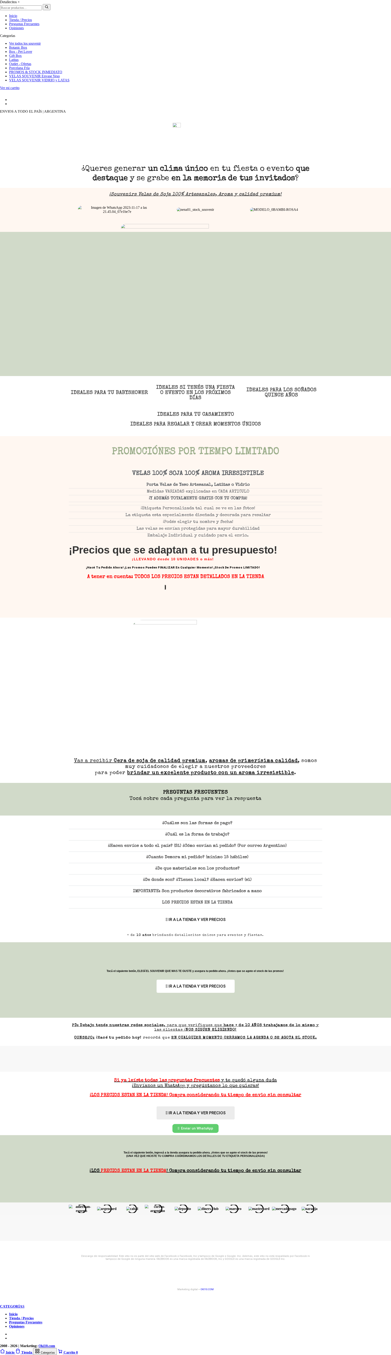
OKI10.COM (207, 1289)
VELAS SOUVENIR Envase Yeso (34, 76)
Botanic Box (18, 47)
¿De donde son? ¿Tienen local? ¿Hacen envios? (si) (197, 880)
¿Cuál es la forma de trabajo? (197, 835)
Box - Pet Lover (20, 51)
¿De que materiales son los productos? (197, 869)
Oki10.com (46, 1346)
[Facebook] (5, 92)
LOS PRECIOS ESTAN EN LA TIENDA (197, 903)
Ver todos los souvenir (25, 43)
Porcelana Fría (19, 68)
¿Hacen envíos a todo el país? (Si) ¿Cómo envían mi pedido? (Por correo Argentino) (197, 846)
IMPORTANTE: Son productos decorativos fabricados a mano (197, 891)
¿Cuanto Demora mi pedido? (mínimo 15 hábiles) (197, 857)
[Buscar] (46, 7)
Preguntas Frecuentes (24, 24)
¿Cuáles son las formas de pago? (197, 823)
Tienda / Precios (20, 20)
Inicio (13, 16)
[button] (71, 209)
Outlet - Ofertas (20, 64)
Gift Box (15, 56)
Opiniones (16, 28)
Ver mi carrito (9, 88)
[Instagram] (1, 92)
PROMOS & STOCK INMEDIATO (35, 72)
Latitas (14, 60)
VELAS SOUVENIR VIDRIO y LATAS (39, 80)
